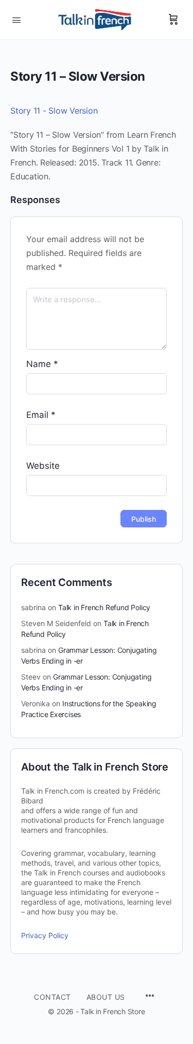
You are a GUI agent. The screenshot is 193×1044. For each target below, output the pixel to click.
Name (42, 364)
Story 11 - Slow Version (53, 110)
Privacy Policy (44, 935)
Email (41, 415)
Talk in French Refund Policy (104, 607)
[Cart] (173, 19)
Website (43, 466)
